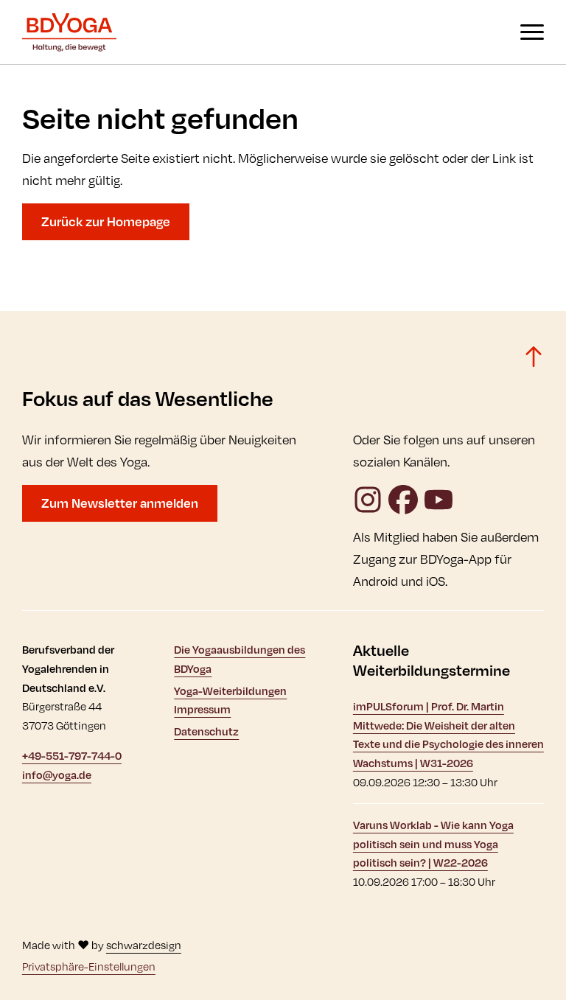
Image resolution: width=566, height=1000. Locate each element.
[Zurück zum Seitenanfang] (533, 356)
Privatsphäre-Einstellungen (89, 966)
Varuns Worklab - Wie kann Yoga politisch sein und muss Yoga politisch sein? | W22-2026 (433, 843)
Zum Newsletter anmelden (119, 503)
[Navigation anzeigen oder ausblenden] (532, 32)
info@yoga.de (56, 775)
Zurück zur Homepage (105, 221)
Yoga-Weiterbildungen (230, 691)
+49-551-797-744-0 (72, 755)
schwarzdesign (143, 945)
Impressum (202, 709)
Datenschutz (206, 731)
